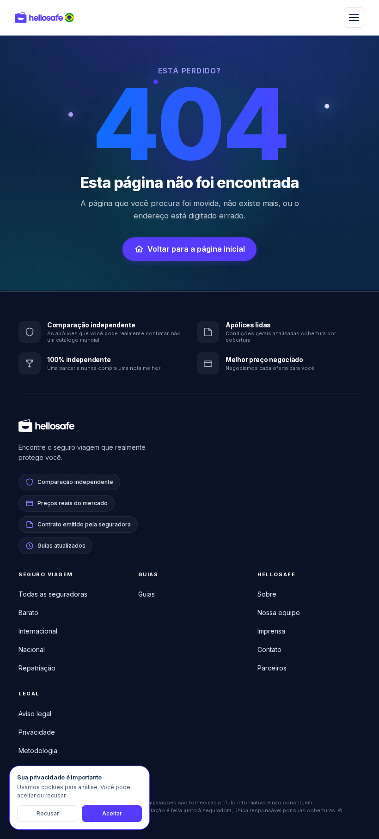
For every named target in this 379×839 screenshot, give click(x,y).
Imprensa (271, 631)
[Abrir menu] (354, 17)
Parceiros (272, 668)
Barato (28, 612)
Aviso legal (34, 714)
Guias (146, 594)
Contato (269, 649)
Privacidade (36, 732)
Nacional (31, 649)
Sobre (266, 594)
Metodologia (37, 750)
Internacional (37, 631)
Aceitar (112, 813)
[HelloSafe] (39, 17)
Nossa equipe (278, 612)
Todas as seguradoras (52, 594)
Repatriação (36, 668)
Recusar (48, 813)
